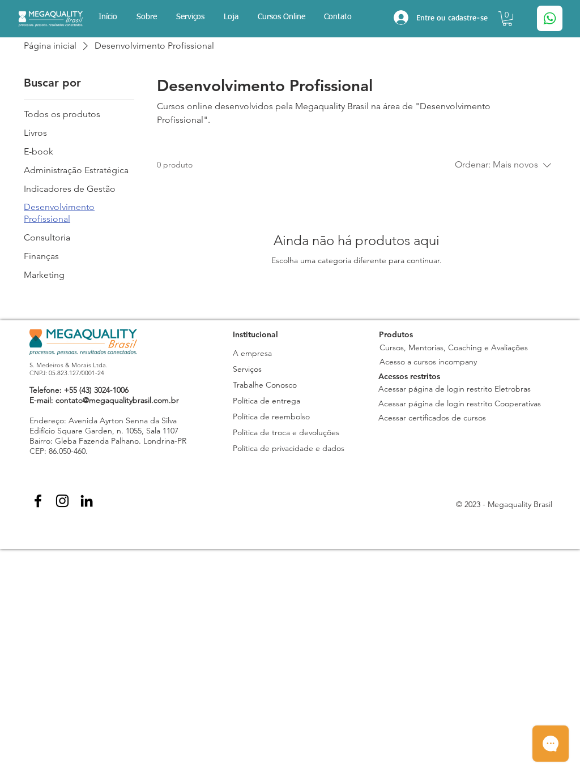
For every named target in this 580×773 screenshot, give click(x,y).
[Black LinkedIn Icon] (86, 500)
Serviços (247, 369)
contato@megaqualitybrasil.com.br (117, 400)
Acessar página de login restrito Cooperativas (459, 403)
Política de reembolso (271, 416)
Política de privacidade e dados (288, 448)
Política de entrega (266, 401)
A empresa (252, 353)
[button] (231, 17)
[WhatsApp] (549, 18)
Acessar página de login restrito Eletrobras (454, 389)
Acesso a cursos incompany (428, 362)
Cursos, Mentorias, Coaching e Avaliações (454, 347)
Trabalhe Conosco (265, 385)
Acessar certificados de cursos (432, 418)
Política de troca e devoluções (286, 432)
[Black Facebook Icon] (37, 500)
